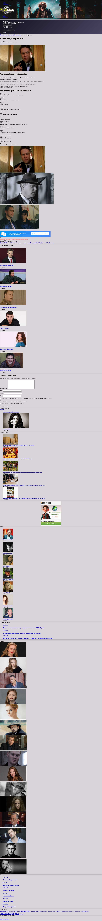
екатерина (45, 911)
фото (26, 239)
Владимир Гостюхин (8, 619)
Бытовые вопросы (9, 30)
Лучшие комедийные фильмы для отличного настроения (17, 458)
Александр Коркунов (7, 265)
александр (2, 239)
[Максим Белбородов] (13, 858)
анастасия (12, 911)
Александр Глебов (6, 286)
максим (60, 911)
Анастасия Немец (7, 428)
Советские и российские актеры (13, 22)
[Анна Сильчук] (13, 719)
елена (49, 911)
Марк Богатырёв (5, 370)
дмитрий (37, 911)
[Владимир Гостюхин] (8, 617)
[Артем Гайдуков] (13, 765)
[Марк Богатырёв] (11, 367)
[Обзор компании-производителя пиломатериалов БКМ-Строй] (10, 444)
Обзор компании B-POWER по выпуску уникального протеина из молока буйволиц (24, 498)
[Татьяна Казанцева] (13, 811)
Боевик (7, 28)
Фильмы (5, 26)
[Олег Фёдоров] (8, 565)
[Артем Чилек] (13, 325)
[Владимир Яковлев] (13, 750)
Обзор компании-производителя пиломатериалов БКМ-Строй (18, 445)
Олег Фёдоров (6, 566)
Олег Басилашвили (8, 579)
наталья (70, 911)
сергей (84, 911)
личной (57, 911)
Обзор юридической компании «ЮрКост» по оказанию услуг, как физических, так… (24, 485)
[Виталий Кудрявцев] (13, 842)
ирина (54, 911)
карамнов (14, 239)
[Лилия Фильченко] (8, 604)
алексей (8, 911)
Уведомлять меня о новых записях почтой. (13, 403)
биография (8, 239)
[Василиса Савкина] (13, 703)
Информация (9, 27)
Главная (2, 35)
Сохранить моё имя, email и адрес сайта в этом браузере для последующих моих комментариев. (27, 398)
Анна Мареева (6, 592)
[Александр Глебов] (13, 283)
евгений (41, 911)
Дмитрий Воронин (7, 553)
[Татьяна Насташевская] (13, 656)
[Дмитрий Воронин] (8, 551)
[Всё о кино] (7, 14)
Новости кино (7, 25)
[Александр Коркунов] (13, 262)
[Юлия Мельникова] (13, 781)
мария (63, 911)
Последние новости (9, 23)
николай (73, 911)
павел (81, 911)
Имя (1, 390)
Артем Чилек (4, 328)
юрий (23, 914)
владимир (33, 911)
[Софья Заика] (13, 672)
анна (19, 911)
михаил (66, 911)
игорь (51, 911)
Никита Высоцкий (7, 539)
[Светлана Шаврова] (13, 346)
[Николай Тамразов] (13, 826)
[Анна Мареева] (8, 591)
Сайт (1, 395)
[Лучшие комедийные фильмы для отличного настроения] (10, 457)
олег (76, 911)
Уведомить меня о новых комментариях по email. (14, 401)
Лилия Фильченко (7, 605)
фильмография (21, 239)
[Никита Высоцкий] (8, 538)
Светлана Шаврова (6, 349)
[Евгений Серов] (13, 734)
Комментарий (4, 388)
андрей (16, 911)
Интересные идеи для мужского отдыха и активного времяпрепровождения (22, 472)
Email (2, 393)
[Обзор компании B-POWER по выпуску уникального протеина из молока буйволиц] (10, 497)
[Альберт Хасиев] (13, 873)
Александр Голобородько (8, 307)
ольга (78, 911)
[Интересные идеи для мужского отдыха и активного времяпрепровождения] (10, 470)
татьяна (87, 911)
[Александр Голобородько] (13, 304)
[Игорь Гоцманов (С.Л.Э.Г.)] (13, 795)
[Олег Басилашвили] (8, 578)
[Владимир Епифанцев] (13, 688)
